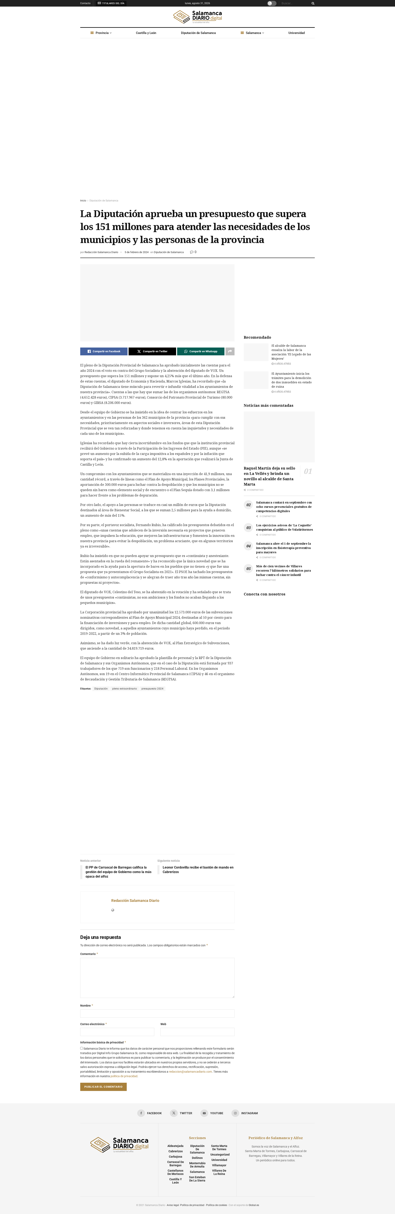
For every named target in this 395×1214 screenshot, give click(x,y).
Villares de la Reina (219, 1172)
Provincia (102, 33)
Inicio (83, 200)
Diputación (101, 688)
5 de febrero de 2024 (137, 252)
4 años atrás (282, 363)
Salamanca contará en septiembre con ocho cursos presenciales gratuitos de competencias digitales (284, 506)
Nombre (86, 1005)
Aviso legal (173, 1205)
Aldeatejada (175, 1146)
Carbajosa (175, 1156)
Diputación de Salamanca (198, 33)
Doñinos (197, 1157)
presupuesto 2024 (152, 688)
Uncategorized (220, 1154)
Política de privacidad (192, 1205)
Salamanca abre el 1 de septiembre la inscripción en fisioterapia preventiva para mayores (283, 548)
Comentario (89, 954)
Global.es (254, 1205)
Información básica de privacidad (103, 1042)
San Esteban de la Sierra (197, 1179)
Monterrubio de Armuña (197, 1165)
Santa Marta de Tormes (219, 1147)
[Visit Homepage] (197, 17)
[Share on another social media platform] (230, 351)
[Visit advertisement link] (197, 122)
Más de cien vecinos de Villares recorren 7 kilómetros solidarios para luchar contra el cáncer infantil (283, 570)
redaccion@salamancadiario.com (190, 1071)
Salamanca (253, 33)
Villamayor (219, 1165)
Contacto (85, 3)
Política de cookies (216, 1205)
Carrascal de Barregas (175, 1163)
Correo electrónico (93, 1024)
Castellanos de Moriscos (175, 1172)
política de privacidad (123, 1076)
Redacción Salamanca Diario (101, 252)
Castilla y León (146, 33)
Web (163, 1024)
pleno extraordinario (124, 688)
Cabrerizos (175, 1151)
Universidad (296, 33)
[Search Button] (312, 3)
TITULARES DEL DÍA (113, 3)
